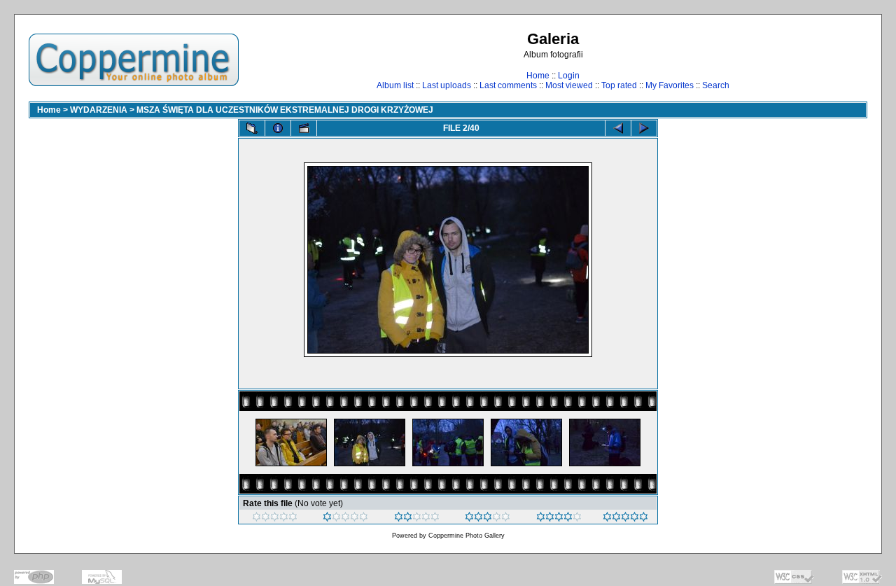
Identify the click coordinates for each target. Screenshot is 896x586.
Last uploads (446, 85)
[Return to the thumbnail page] (252, 128)
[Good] (487, 519)
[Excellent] (559, 519)
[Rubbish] (275, 519)
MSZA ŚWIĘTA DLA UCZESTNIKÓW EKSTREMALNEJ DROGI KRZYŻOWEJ (284, 110)
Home (538, 76)
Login (569, 76)
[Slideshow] (303, 128)
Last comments (508, 85)
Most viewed (569, 85)
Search (715, 85)
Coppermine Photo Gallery (466, 535)
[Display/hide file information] (277, 128)
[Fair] (417, 519)
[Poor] (345, 519)
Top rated (619, 85)
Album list (395, 85)
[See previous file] (618, 128)
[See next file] (644, 128)
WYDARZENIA (98, 110)
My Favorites (669, 85)
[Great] (625, 519)
